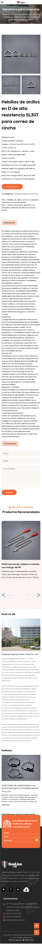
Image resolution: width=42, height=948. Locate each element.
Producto (13, 14)
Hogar (4, 14)
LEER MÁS (6, 805)
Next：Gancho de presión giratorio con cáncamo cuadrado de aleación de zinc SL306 (18, 207)
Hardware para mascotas (29, 14)
